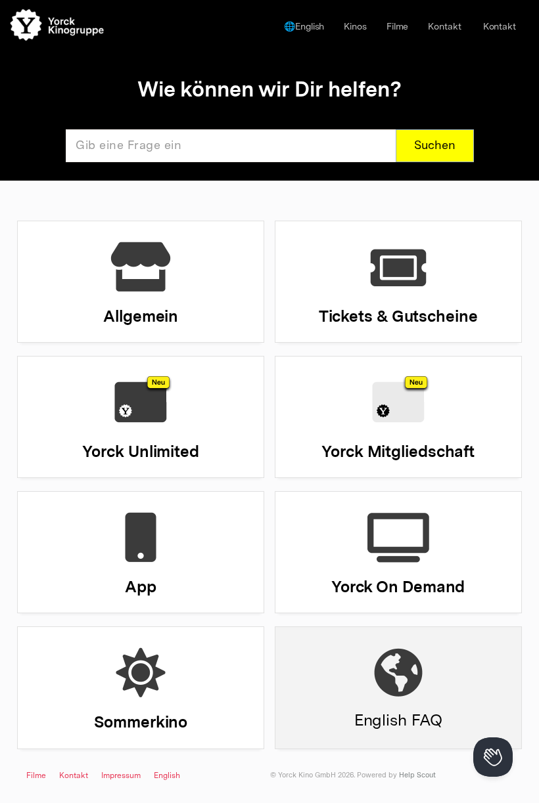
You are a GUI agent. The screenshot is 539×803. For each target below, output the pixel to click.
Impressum (121, 776)
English (167, 776)
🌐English (304, 27)
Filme (398, 27)
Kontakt (444, 27)
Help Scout (417, 775)
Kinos (355, 27)
